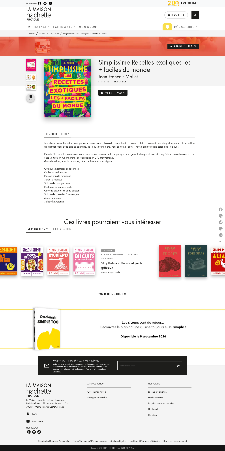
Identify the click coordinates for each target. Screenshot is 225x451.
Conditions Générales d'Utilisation (144, 441)
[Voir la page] (112, 330)
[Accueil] (39, 14)
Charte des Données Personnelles (54, 441)
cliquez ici (57, 371)
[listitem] (39, 3)
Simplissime (54, 33)
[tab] (29, 26)
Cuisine (42, 33)
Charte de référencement (175, 441)
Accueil (32, 33)
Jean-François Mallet (118, 76)
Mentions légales (118, 441)
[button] (176, 15)
